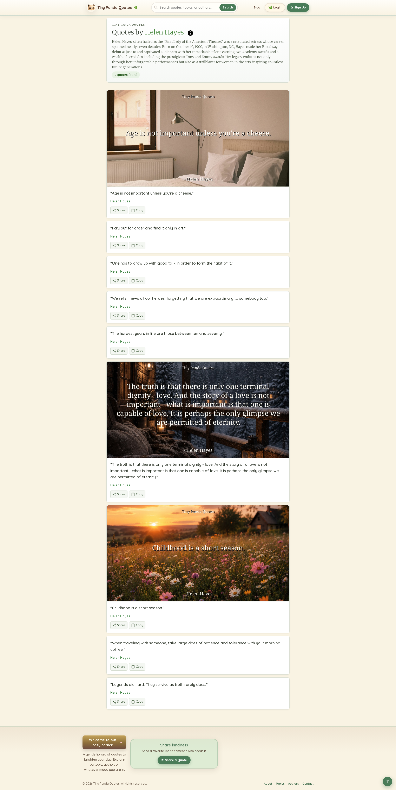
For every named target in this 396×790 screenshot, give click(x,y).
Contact (308, 783)
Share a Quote (174, 760)
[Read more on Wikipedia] (190, 33)
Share (121, 210)
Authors (293, 783)
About (268, 783)
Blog (257, 7)
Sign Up (298, 7)
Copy (139, 210)
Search (228, 7)
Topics (280, 783)
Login (275, 7)
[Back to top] (387, 781)
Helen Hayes (120, 201)
